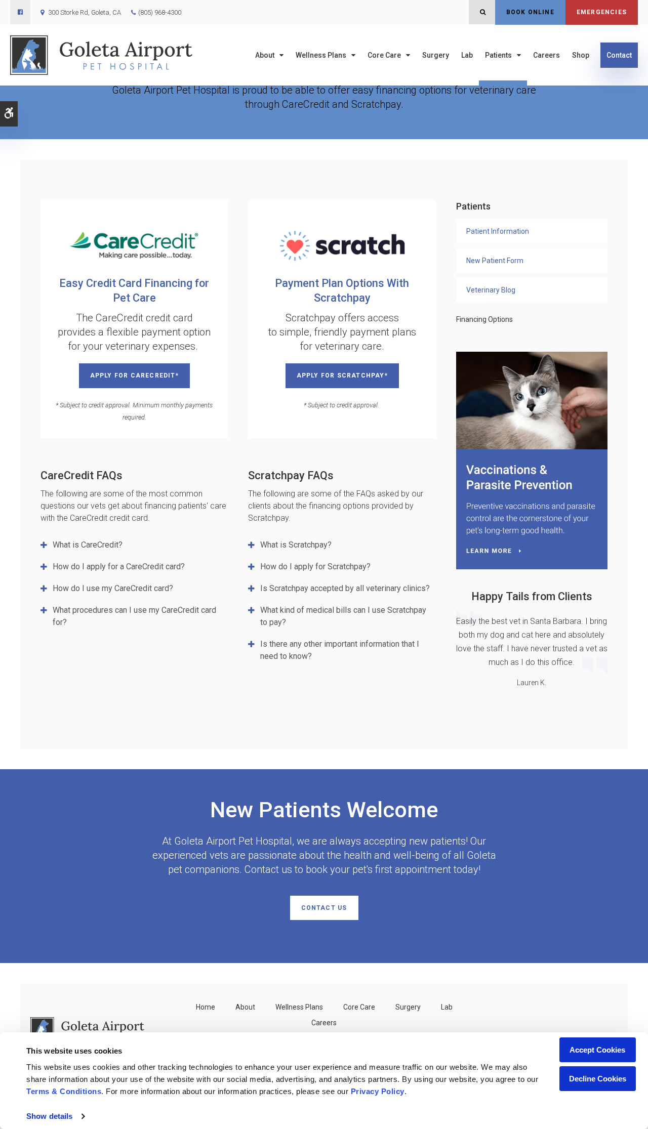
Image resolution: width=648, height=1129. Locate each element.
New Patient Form (494, 261)
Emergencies (602, 12)
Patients (498, 55)
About (264, 55)
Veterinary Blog (490, 290)
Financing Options (484, 319)
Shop (580, 55)
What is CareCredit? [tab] (88, 545)
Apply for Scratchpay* (342, 375)
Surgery (435, 55)
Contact (619, 55)
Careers (546, 55)
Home (205, 1007)
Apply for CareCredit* (134, 375)
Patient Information (497, 231)
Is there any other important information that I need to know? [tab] (339, 650)
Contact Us (324, 907)
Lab (467, 55)
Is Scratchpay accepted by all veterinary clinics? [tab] (345, 588)
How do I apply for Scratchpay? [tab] (315, 566)
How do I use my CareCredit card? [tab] (113, 588)
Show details (49, 1116)
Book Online (530, 12)
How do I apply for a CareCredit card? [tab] (119, 566)
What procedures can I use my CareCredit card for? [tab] (134, 616)
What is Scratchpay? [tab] (296, 545)
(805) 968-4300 (159, 12)
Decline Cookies (597, 1078)
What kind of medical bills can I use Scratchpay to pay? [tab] (343, 616)
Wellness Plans (321, 55)
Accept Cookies (597, 1050)
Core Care (384, 55)
